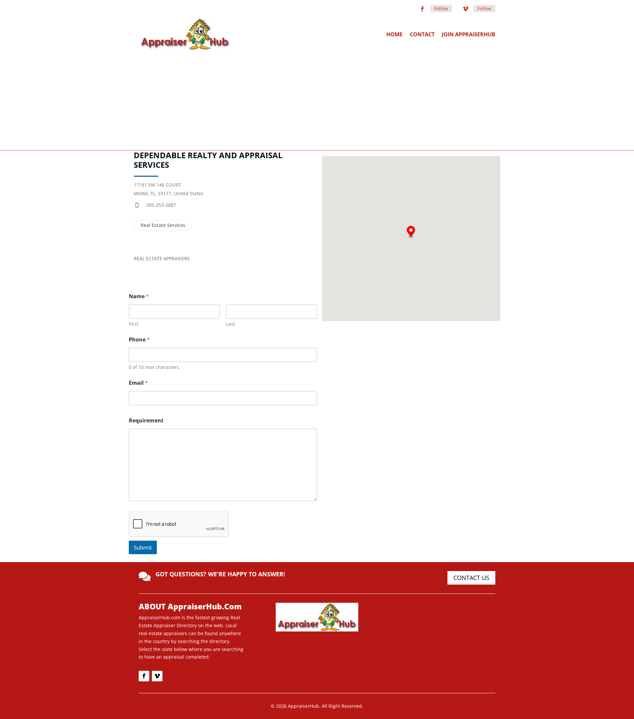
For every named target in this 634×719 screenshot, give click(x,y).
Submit (143, 547)
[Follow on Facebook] (422, 9)
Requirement (146, 420)
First (133, 324)
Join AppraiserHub (468, 34)
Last (230, 324)
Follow (441, 8)
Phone (139, 340)
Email (138, 383)
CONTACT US (471, 578)
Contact (422, 34)
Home (394, 34)
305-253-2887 (161, 205)
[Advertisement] (317, 100)
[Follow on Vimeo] (465, 9)
